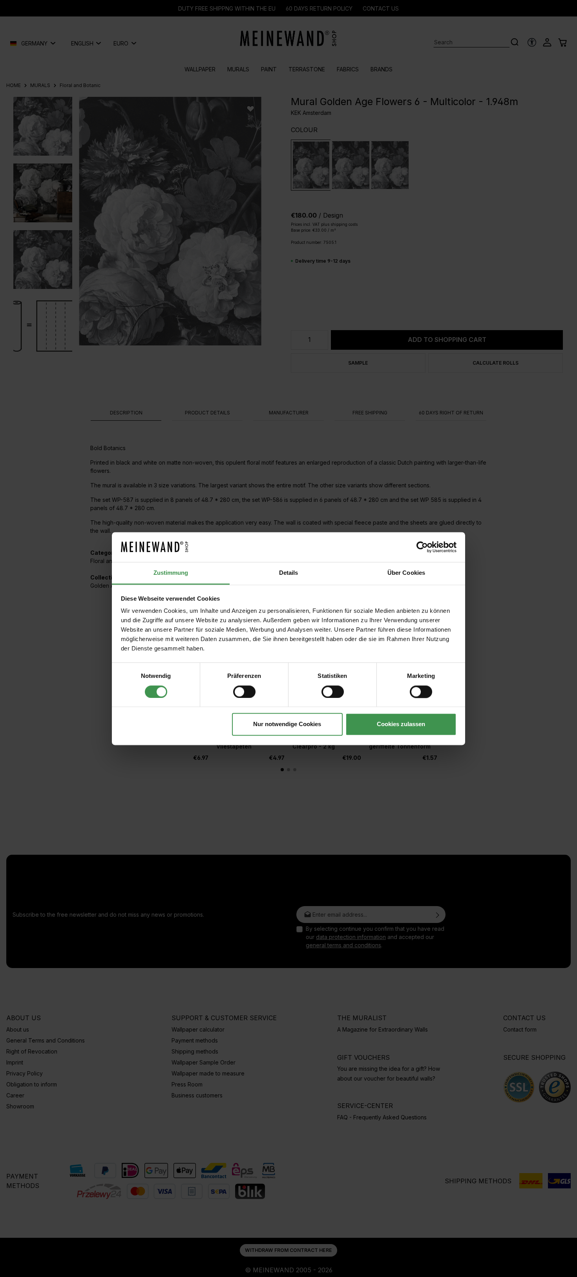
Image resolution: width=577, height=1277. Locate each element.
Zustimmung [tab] (170, 573)
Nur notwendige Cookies (287, 724)
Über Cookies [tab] (406, 573)
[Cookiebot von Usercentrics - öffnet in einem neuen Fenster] (422, 547)
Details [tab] (288, 573)
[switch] (244, 691)
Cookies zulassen (401, 724)
